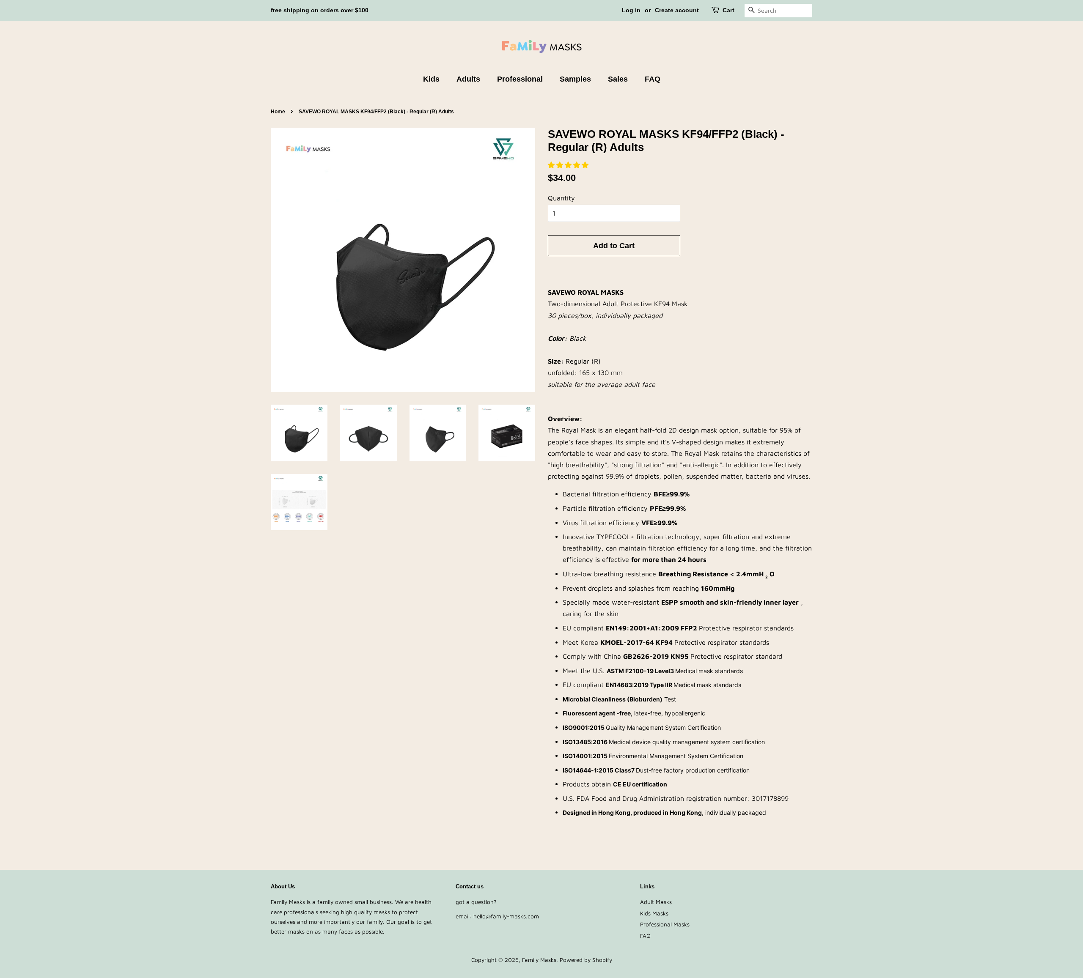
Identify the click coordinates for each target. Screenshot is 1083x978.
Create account (677, 10)
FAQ (652, 79)
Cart (728, 10)
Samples (575, 79)
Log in (631, 10)
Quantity (561, 198)
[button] (569, 165)
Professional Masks (665, 924)
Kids (431, 79)
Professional (520, 79)
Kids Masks (654, 913)
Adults (468, 79)
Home (278, 112)
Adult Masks (656, 902)
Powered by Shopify (586, 959)
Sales (618, 79)
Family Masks (539, 959)
